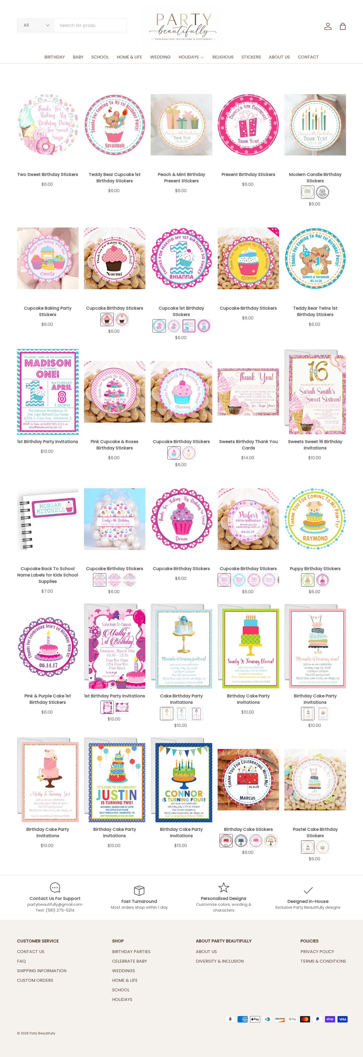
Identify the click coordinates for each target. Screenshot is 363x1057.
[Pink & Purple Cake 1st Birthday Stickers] (48, 646)
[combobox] (71, 25)
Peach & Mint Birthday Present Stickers (181, 177)
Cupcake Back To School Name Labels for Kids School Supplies (47, 575)
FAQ (21, 961)
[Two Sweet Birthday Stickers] (48, 125)
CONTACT (308, 57)
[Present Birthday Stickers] (248, 125)
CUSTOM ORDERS (35, 980)
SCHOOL (100, 57)
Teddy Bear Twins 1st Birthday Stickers (315, 311)
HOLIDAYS (189, 57)
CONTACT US (30, 952)
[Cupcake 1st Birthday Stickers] (181, 258)
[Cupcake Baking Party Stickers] (48, 258)
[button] (343, 26)
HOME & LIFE (129, 57)
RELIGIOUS (223, 57)
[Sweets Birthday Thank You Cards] (248, 392)
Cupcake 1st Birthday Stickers (181, 311)
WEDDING (160, 57)
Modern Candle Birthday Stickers (315, 177)
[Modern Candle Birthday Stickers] (315, 125)
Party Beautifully (42, 1033)
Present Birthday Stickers (248, 174)
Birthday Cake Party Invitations (248, 699)
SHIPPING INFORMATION (41, 971)
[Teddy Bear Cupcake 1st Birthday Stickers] (115, 125)
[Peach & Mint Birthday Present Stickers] (181, 125)
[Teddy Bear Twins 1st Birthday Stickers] (315, 258)
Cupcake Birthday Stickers (114, 308)
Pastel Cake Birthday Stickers (315, 832)
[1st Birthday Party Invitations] (48, 392)
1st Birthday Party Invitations (47, 442)
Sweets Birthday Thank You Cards (248, 445)
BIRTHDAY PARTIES (131, 952)
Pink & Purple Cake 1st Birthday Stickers (47, 699)
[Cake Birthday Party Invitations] (181, 646)
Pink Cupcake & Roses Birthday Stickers (114, 445)
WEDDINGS (123, 971)
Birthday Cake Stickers (248, 829)
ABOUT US (279, 57)
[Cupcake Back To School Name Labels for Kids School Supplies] (48, 519)
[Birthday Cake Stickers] (248, 780)
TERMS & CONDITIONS (323, 961)
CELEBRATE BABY (129, 961)
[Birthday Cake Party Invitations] (248, 646)
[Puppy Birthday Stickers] (315, 519)
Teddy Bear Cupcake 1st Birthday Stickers (115, 177)
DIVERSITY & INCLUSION (220, 961)
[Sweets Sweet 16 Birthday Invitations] (315, 392)
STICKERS (251, 57)
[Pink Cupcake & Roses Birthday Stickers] (115, 392)
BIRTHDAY (54, 57)
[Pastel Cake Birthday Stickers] (315, 780)
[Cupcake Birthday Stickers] (115, 258)
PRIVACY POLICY (317, 952)
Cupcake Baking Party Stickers (47, 311)
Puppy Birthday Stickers (315, 569)
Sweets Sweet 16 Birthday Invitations (315, 445)
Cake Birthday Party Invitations (181, 699)
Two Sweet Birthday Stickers (47, 174)
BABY (78, 57)
